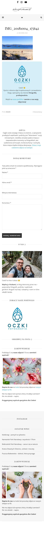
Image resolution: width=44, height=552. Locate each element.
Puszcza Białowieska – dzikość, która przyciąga (18, 454)
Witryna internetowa (9, 193)
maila (17, 387)
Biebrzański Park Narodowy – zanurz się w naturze (20, 444)
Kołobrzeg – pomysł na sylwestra (13, 435)
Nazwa (5, 172)
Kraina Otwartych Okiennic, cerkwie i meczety (18, 449)
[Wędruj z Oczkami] (22, 9)
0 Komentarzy (37, 112)
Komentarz (6, 203)
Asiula (8, 112)
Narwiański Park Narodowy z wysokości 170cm (18, 439)
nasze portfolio (17, 99)
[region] (22, 371)
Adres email (7, 182)
